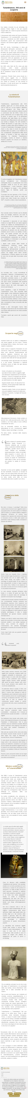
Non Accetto (17, 1093)
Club (2, 1075)
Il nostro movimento (5, 1072)
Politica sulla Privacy (14, 1095)
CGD (2, 1074)
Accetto (10, 1093)
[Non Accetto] (25, 1087)
